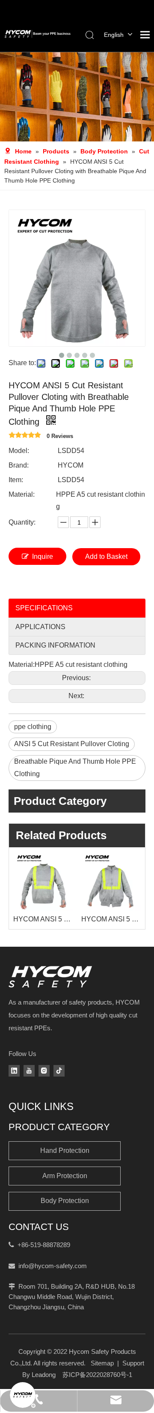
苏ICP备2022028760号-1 (97, 1374)
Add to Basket (106, 556)
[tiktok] (59, 1071)
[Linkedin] (14, 1071)
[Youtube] (29, 1071)
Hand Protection (64, 1150)
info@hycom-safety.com (52, 1265)
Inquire (42, 556)
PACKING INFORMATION (55, 645)
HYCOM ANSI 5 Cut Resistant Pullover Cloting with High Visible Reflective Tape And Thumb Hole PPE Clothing (43, 919)
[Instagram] (44, 1071)
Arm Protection (64, 1175)
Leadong (44, 1374)
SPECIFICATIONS (44, 608)
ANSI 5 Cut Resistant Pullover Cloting (71, 743)
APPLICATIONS (40, 626)
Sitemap (102, 1363)
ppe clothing (32, 726)
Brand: (19, 465)
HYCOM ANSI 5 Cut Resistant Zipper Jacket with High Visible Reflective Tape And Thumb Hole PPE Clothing (111, 919)
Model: (19, 450)
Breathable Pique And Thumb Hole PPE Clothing (75, 767)
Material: (22, 494)
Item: (16, 479)
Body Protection (65, 1200)
